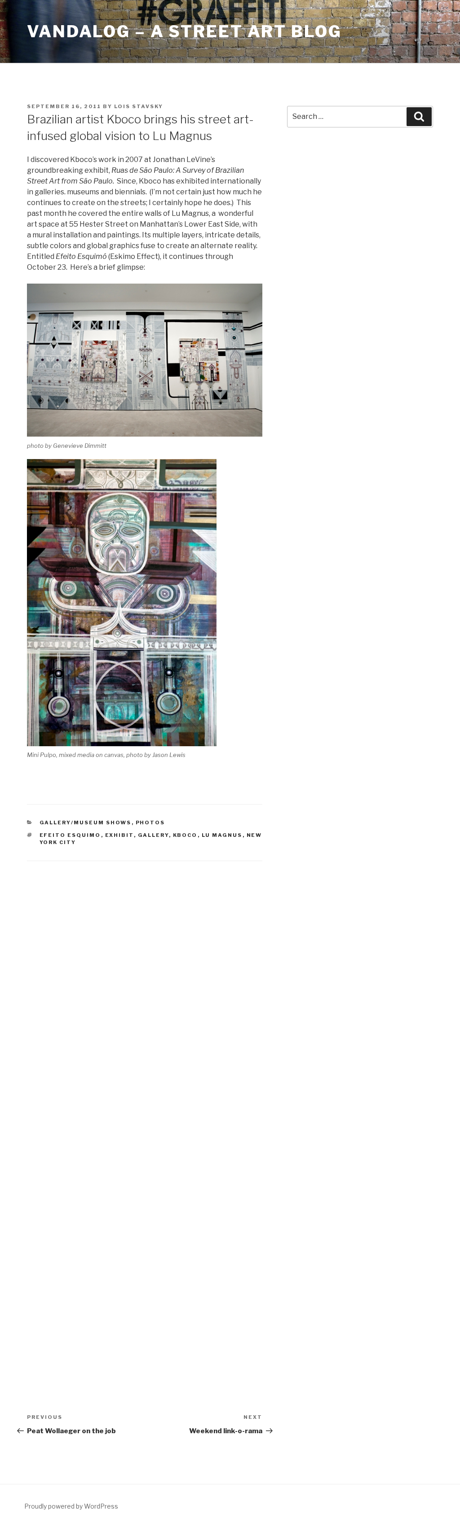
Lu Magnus (222, 835)
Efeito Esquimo (70, 835)
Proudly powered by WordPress (71, 1506)
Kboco (185, 835)
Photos (150, 822)
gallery (153, 835)
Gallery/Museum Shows (86, 822)
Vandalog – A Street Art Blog (184, 31)
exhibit (119, 835)
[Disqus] (144, 987)
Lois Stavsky (138, 106)
